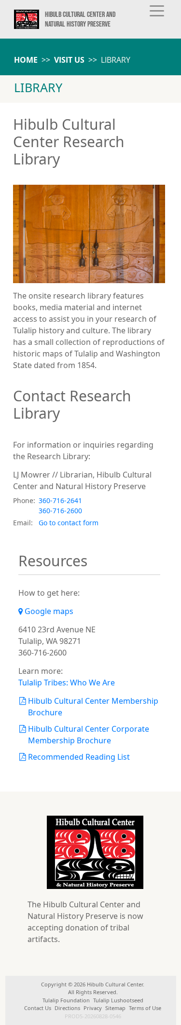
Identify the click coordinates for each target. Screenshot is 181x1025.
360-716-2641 (60, 500)
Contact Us (37, 1007)
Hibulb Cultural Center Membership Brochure (93, 707)
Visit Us (69, 60)
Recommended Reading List (79, 757)
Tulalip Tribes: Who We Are (66, 682)
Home (26, 60)
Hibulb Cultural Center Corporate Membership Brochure (89, 735)
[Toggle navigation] (157, 10)
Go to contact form (68, 522)
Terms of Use (145, 1007)
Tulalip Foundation (66, 1000)
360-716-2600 (60, 510)
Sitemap (115, 1007)
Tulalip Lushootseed (118, 1000)
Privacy (93, 1007)
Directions (67, 1007)
